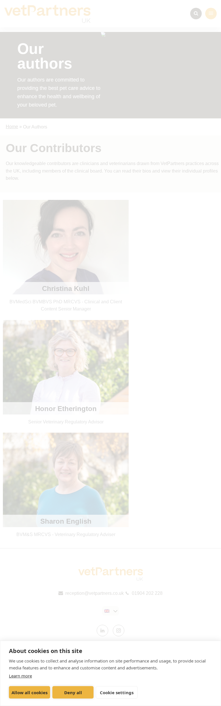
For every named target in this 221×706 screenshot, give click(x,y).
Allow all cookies (29, 692)
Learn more (20, 676)
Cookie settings (117, 692)
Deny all (73, 692)
